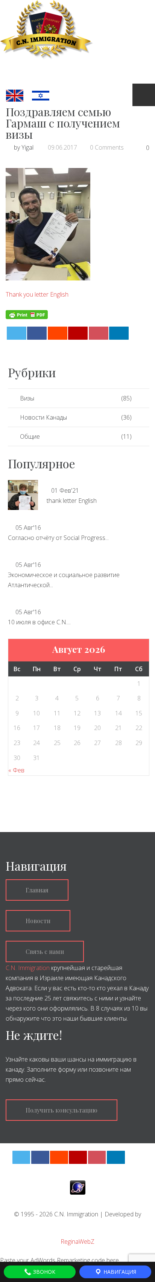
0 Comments (107, 147)
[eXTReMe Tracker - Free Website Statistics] (77, 1187)
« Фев (16, 770)
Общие (30, 436)
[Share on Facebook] (37, 333)
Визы (27, 398)
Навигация (119, 1271)
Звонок (43, 1271)
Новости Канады (43, 417)
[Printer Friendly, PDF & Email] (27, 313)
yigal (27, 147)
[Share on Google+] (78, 333)
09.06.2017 (62, 147)
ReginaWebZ (77, 1241)
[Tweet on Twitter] (16, 333)
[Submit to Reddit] (57, 333)
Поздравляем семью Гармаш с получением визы (63, 123)
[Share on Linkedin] (119, 333)
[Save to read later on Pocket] (98, 333)
